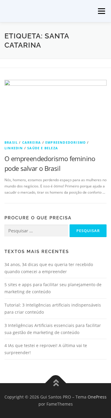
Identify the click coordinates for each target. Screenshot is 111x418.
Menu (101, 11)
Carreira (31, 142)
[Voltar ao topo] (55, 383)
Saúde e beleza (42, 148)
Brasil (11, 142)
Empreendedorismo (65, 142)
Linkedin (13, 148)
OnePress (97, 397)
